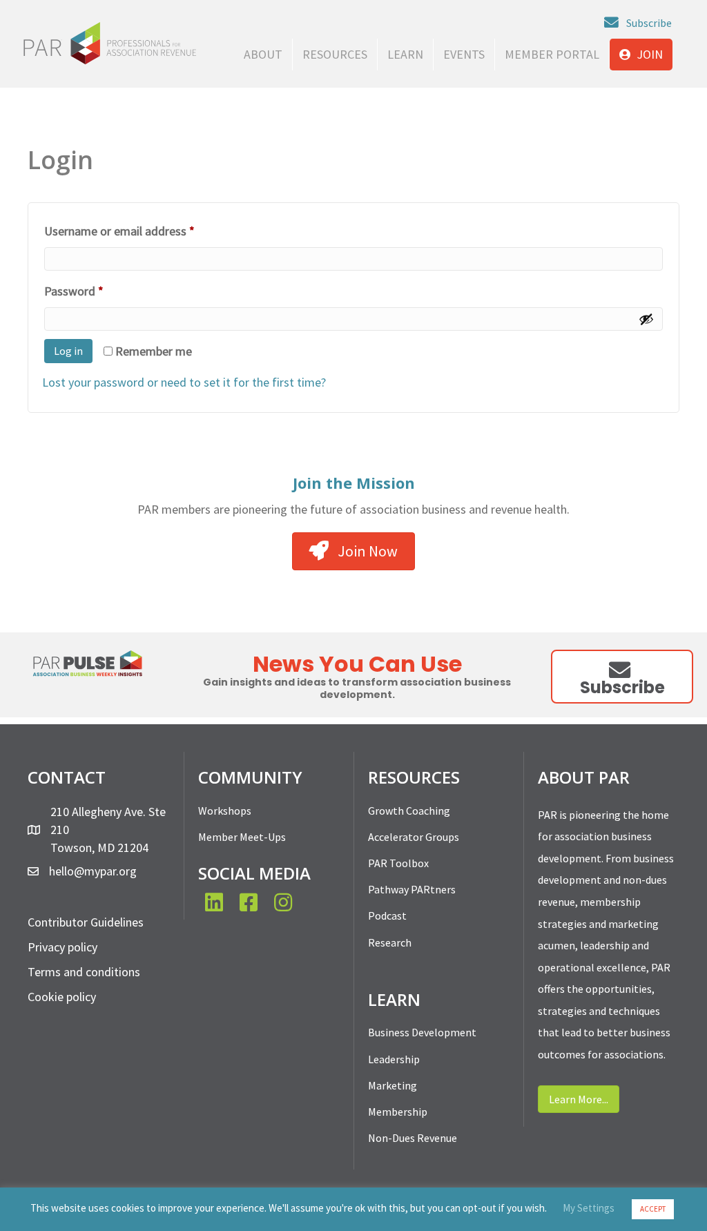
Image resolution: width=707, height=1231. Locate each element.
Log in (68, 351)
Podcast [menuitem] (387, 915)
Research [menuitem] (389, 942)
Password (97, 290)
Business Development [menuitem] (422, 1032)
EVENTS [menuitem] (464, 54)
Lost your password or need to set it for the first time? (184, 382)
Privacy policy (62, 947)
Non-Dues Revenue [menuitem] (412, 1138)
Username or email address (142, 230)
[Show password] (646, 319)
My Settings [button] (588, 1207)
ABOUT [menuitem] (263, 54)
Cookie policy (62, 997)
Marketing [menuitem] (392, 1085)
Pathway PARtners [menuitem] (412, 889)
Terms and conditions (84, 972)
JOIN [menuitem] (648, 54)
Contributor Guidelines (86, 922)
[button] (638, 23)
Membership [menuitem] (397, 1111)
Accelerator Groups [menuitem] (413, 837)
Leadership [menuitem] (394, 1059)
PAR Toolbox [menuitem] (398, 863)
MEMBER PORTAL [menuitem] (552, 54)
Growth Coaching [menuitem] (409, 810)
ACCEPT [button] (653, 1209)
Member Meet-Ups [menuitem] (242, 837)
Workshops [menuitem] (224, 810)
